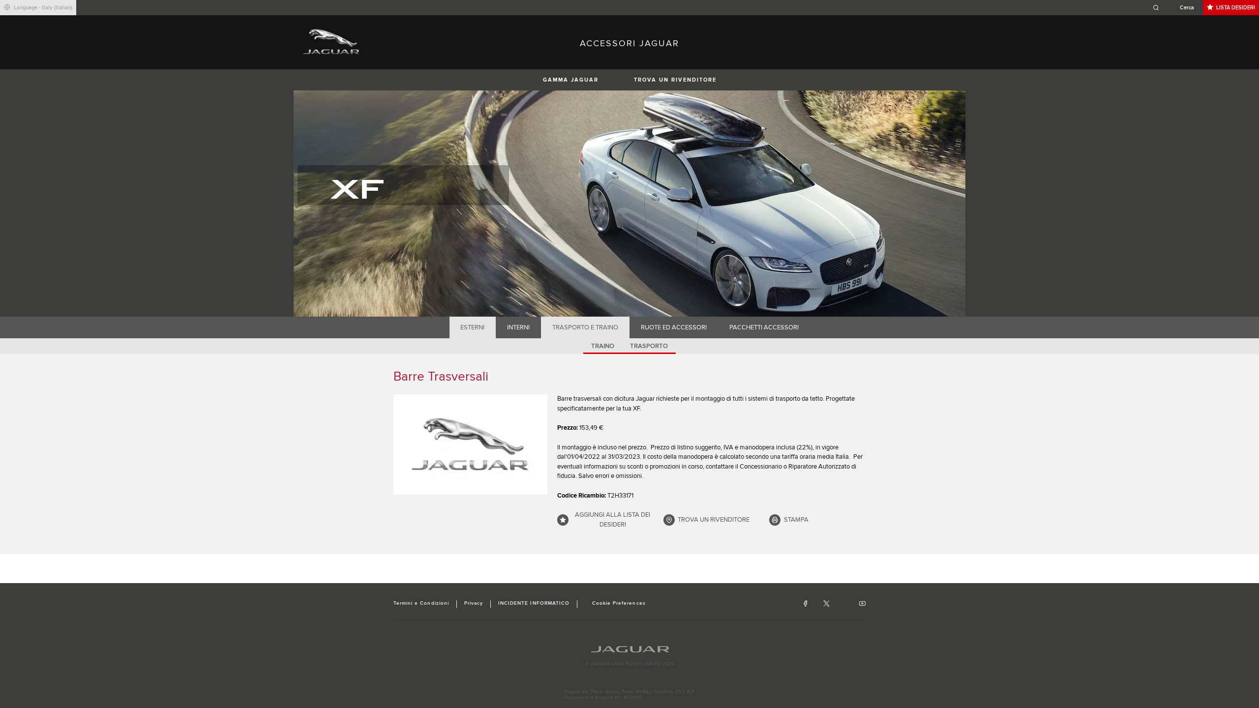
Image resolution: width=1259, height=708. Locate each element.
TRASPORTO (649, 346)
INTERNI (518, 327)
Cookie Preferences (619, 603)
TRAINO (602, 346)
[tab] (473, 327)
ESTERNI (472, 327)
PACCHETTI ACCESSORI (764, 327)
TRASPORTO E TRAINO (585, 327)
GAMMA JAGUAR (571, 80)
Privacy (473, 603)
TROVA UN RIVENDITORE (675, 80)
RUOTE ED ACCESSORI (674, 327)
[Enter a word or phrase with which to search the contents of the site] (1176, 7)
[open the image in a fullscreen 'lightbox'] (470, 444)
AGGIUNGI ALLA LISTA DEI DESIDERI (612, 520)
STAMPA (796, 520)
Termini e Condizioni (421, 603)
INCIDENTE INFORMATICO (534, 603)
